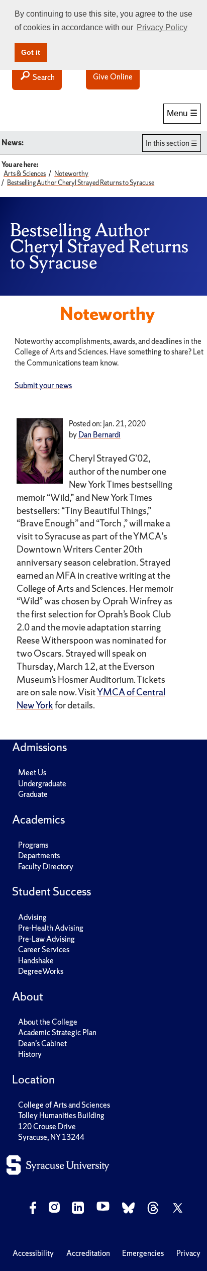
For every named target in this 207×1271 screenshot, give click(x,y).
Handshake (36, 960)
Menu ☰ (182, 113)
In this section (167, 143)
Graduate (33, 794)
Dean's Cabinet (42, 1043)
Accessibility (33, 1253)
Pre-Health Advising (50, 928)
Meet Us (32, 772)
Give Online (113, 76)
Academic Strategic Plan (57, 1032)
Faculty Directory (45, 866)
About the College (47, 1022)
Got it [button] (30, 52)
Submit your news (43, 385)
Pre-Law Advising (46, 939)
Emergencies (143, 1253)
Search (43, 77)
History (30, 1054)
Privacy (188, 1253)
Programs (33, 845)
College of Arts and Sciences (64, 1105)
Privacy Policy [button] (162, 27)
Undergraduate (42, 783)
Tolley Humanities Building (61, 1115)
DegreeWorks (40, 971)
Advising (32, 917)
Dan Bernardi (99, 434)
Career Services (43, 949)
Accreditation (88, 1253)
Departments (39, 855)
